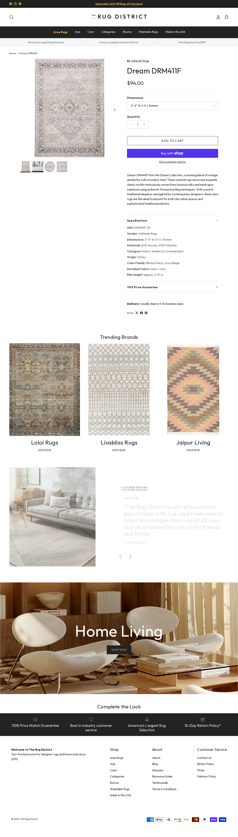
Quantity (133, 117)
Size (77, 31)
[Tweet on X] (136, 313)
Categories (108, 31)
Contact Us (204, 758)
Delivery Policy (206, 776)
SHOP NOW (119, 649)
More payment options (172, 162)
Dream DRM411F (28, 53)
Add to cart (172, 141)
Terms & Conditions (164, 789)
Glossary (157, 770)
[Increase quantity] (145, 124)
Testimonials (160, 783)
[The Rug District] (119, 17)
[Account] (218, 17)
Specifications (137, 220)
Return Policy (205, 764)
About (156, 758)
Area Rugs (60, 32)
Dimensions (135, 98)
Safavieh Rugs (140, 61)
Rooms (127, 31)
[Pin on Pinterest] (146, 313)
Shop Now (45, 450)
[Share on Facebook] (141, 313)
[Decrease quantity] (130, 124)
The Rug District (29, 818)
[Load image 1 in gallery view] (69, 108)
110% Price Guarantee (142, 287)
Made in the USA (175, 31)
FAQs (200, 770)
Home (12, 53)
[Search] (11, 17)
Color (90, 31)
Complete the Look (119, 706)
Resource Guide (162, 776)
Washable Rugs (148, 31)
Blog (155, 764)
